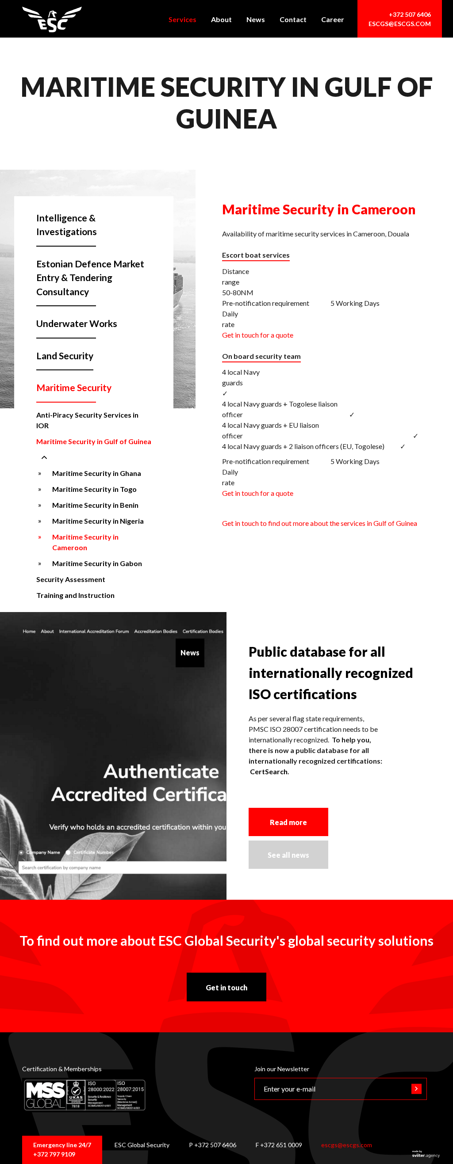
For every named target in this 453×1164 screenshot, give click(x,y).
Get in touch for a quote (257, 335)
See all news (288, 855)
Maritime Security (73, 387)
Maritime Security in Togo (94, 489)
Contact (293, 19)
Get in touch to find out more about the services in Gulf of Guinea (319, 523)
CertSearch (269, 771)
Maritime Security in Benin (95, 505)
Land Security (64, 355)
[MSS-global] (85, 1095)
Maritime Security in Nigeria (98, 521)
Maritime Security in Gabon (97, 563)
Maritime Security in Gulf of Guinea (93, 441)
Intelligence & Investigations (66, 224)
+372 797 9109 (54, 1154)
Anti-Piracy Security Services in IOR (87, 420)
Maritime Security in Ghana (96, 473)
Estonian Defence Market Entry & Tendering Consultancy (90, 277)
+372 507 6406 (410, 14)
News (255, 19)
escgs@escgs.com (400, 23)
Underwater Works (76, 323)
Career (332, 19)
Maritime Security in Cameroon (85, 542)
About (221, 19)
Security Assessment (70, 579)
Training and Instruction (75, 595)
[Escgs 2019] (52, 19)
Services (182, 19)
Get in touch (226, 987)
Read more (288, 822)
